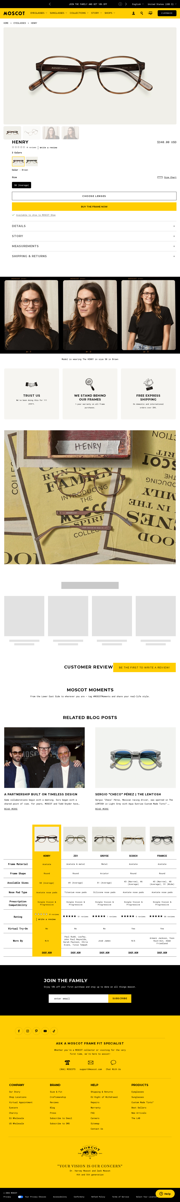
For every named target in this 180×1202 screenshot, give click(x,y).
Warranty (96, 1107)
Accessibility (60, 1197)
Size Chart (170, 177)
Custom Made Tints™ (142, 1102)
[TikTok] (54, 1031)
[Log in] (133, 13)
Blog (52, 1107)
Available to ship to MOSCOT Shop (36, 214)
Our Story (14, 1091)
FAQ (92, 1112)
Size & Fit (56, 1091)
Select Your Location (146, 1197)
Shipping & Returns (102, 1091)
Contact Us (97, 1128)
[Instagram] (27, 1031)
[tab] (12, 132)
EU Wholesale (16, 1118)
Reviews (54, 1102)
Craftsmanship (58, 1097)
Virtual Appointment (21, 1102)
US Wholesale (16, 1123)
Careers (95, 1118)
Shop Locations (17, 1097)
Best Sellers (138, 1107)
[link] (24, 147)
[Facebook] (19, 1031)
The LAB (135, 1118)
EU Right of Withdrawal (104, 1097)
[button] (141, 13)
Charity (13, 1112)
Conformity (79, 1197)
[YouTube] (45, 1031)
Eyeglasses (137, 1091)
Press (53, 1112)
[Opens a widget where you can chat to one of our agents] (165, 1194)
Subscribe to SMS (60, 1123)
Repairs (95, 1102)
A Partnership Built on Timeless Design (40, 794)
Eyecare (13, 1107)
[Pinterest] (36, 1031)
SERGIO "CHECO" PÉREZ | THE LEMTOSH (128, 794)
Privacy (7, 1197)
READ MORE (11, 808)
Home (6, 23)
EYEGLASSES (20, 23)
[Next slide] (126, 4)
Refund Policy (98, 1197)
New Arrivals (138, 1112)
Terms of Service (120, 1197)
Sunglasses (137, 1097)
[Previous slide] (49, 4)
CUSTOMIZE (166, 13)
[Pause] (120, 4)
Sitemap (95, 1123)
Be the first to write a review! (144, 667)
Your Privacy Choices (35, 1197)
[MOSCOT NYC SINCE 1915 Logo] (14, 13)
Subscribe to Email (61, 1118)
